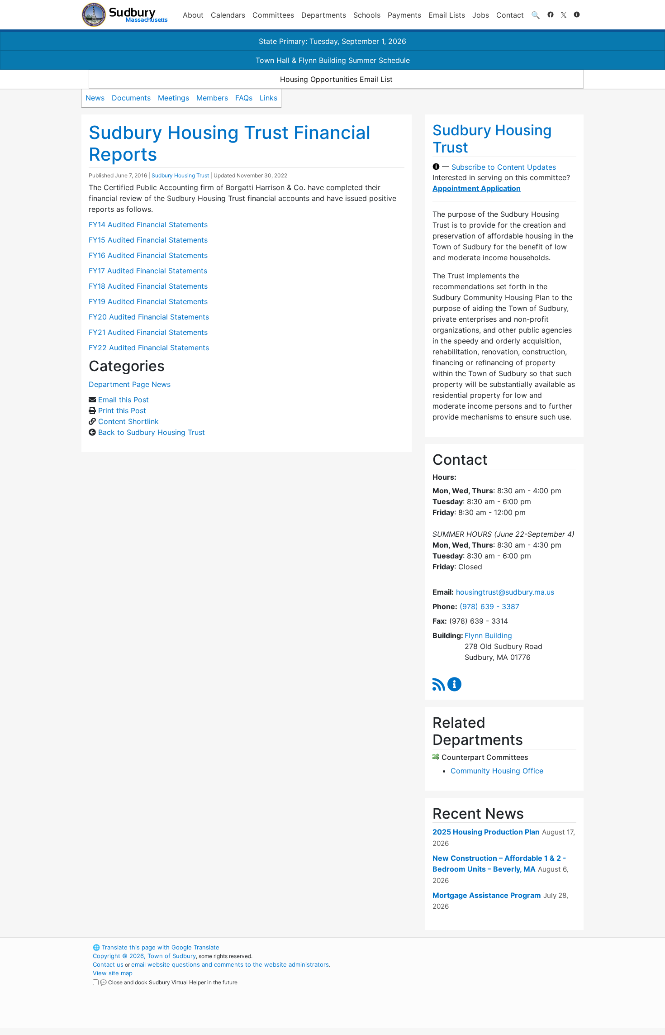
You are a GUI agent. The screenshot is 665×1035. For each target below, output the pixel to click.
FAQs (243, 97)
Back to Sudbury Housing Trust (151, 432)
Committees (273, 14)
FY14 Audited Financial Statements (148, 224)
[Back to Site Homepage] (124, 14)
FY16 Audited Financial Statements (148, 255)
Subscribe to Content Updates (503, 166)
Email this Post (123, 399)
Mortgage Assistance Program (486, 895)
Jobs (480, 14)
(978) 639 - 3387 (489, 606)
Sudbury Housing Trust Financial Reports (229, 143)
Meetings (173, 97)
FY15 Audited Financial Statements (148, 239)
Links (268, 97)
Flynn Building (488, 635)
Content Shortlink (128, 421)
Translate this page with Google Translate (156, 947)
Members (212, 97)
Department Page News (130, 384)
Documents (131, 97)
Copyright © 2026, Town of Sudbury (144, 955)
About (193, 14)
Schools (366, 14)
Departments (323, 14)
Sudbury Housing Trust (180, 175)
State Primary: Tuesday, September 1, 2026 (332, 41)
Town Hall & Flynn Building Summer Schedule (333, 60)
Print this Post (122, 410)
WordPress (461, 947)
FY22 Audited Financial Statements (149, 347)
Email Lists (446, 14)
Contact (510, 14)
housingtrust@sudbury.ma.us (505, 591)
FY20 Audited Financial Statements (149, 316)
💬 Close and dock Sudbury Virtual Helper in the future (169, 982)
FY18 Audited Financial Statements (148, 286)
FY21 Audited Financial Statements (148, 332)
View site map (113, 973)
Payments (404, 14)
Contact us (108, 964)
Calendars (228, 14)
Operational (477, 990)
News (95, 97)
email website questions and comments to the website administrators (230, 964)
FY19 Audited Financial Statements (148, 301)
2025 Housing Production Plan (486, 831)
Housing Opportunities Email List (336, 79)
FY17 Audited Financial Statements (148, 270)
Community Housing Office (497, 770)
